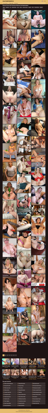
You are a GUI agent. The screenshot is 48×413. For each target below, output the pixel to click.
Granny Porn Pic (21, 403)
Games (16, 3)
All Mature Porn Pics (22, 398)
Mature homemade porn (8, 383)
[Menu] (45, 1)
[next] (16, 355)
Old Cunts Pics (6, 390)
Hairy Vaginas (6, 401)
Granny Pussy (21, 385)
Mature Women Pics (22, 394)
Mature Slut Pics (21, 405)
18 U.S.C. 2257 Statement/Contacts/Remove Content (24, 411)
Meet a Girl (11, 3)
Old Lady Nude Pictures (37, 385)
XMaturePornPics (8, 1)
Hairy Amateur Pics (36, 401)
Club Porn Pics (6, 398)
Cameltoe (7, 7)
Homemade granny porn (37, 392)
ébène (4, 7)
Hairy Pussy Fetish (7, 403)
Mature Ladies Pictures (37, 390)
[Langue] (43, 1)
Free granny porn (7, 394)
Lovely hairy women (22, 401)
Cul (10, 7)
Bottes (4, 9)
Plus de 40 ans (14, 7)
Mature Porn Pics (36, 403)
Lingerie (29, 7)
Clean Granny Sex (7, 396)
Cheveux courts (25, 7)
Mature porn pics (7, 387)
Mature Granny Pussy (37, 394)
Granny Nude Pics (7, 405)
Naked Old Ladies (22, 383)
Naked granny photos (37, 387)
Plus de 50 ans (37, 7)
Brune (21, 7)
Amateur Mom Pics (7, 392)
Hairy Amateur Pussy (36, 398)
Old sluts (20, 392)
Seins (33, 7)
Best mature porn (36, 383)
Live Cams (6, 3)
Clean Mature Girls (22, 396)
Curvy (18, 7)
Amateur (41, 7)
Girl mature (35, 396)
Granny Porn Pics (7, 385)
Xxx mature (21, 387)
